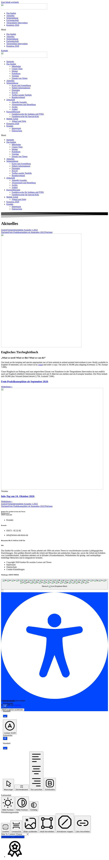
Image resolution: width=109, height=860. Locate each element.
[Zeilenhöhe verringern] (5, 748)
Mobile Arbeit (12, 119)
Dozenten (16, 90)
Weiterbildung (12, 18)
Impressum (16, 128)
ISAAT (15, 92)
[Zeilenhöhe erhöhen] (5, 738)
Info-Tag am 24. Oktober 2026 (17, 496)
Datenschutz (17, 131)
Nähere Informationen (21, 88)
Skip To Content (8, 834)
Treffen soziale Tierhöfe (22, 95)
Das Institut (11, 13)
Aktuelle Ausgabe (19, 102)
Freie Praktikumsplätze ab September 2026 (24, 381)
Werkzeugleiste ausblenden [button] (12, 710)
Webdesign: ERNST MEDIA (10, 575)
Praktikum (16, 73)
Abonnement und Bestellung (24, 104)
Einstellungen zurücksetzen (12, 837)
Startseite (10, 61)
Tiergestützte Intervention (17, 23)
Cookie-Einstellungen (15, 569)
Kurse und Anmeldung (21, 85)
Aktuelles (10, 15)
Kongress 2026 (12, 25)
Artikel (15, 109)
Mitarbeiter (16, 66)
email (40, 365)
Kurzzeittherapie (13, 112)
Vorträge (15, 76)
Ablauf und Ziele (19, 121)
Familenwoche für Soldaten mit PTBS (28, 114)
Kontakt (9, 126)
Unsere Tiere (17, 69)
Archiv (15, 107)
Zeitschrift (10, 100)
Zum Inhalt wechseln (10, 2)
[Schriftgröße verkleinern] (5, 716)
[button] (54, 29)
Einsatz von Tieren (19, 78)
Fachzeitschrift (12, 20)
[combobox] (54, 584)
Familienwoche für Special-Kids (25, 116)
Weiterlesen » (6, 387)
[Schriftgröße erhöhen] (5, 706)
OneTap (17, 705)
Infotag (15, 71)
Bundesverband (18, 97)
